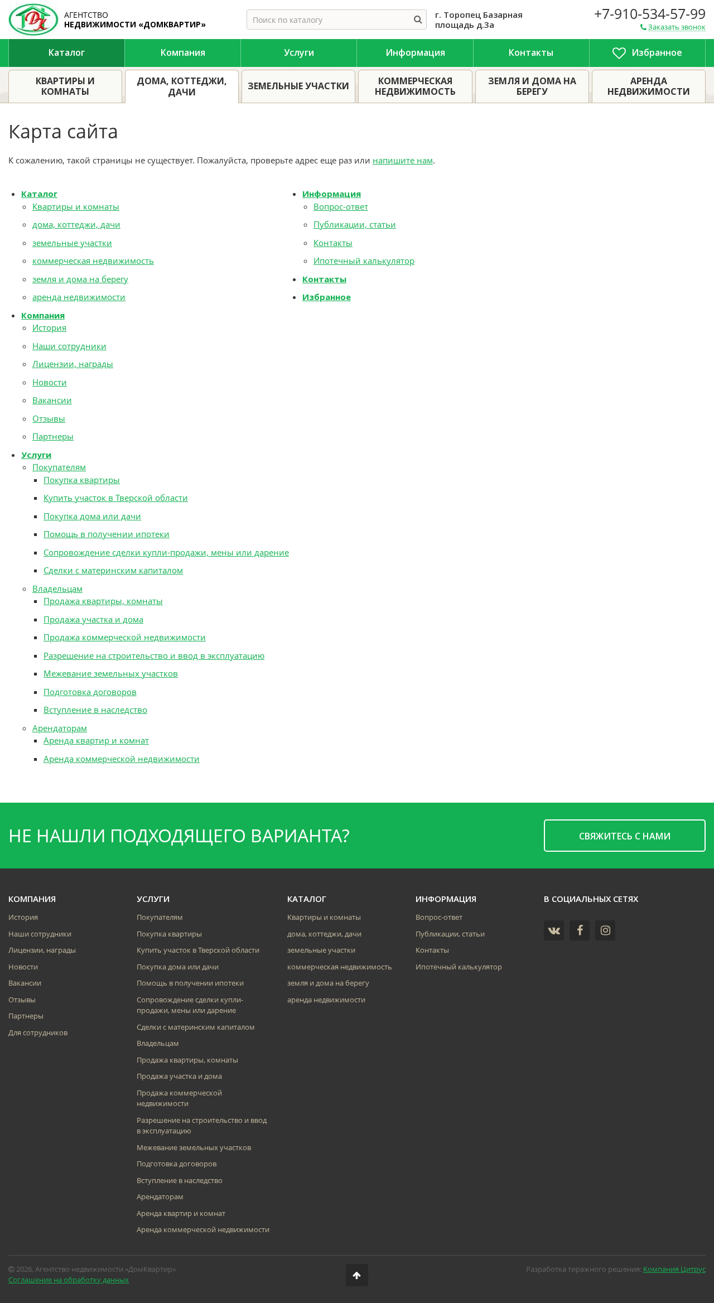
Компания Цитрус (674, 1269)
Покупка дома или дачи (92, 516)
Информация (331, 193)
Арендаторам (59, 727)
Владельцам (57, 588)
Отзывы (48, 418)
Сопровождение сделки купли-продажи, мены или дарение (166, 552)
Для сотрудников (37, 1032)
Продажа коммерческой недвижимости (125, 637)
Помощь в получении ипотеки (107, 533)
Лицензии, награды (72, 363)
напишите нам (403, 160)
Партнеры (53, 436)
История (49, 327)
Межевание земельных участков (111, 673)
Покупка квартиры (82, 479)
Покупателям (59, 466)
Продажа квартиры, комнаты (103, 600)
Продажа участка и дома (93, 619)
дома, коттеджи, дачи (76, 224)
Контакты (333, 242)
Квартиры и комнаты (75, 206)
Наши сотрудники (69, 345)
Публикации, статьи (354, 224)
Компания (43, 315)
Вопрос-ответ (340, 206)
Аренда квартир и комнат (96, 740)
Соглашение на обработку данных (68, 1280)
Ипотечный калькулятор (363, 260)
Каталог (39, 193)
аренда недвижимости (79, 296)
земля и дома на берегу (80, 278)
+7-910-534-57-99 (650, 13)
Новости (49, 382)
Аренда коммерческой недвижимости (122, 758)
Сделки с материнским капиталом (113, 570)
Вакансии (52, 400)
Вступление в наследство (95, 709)
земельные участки (72, 242)
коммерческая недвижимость (93, 260)
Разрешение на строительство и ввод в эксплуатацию (154, 655)
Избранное (326, 296)
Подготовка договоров (90, 691)
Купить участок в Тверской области (116, 497)
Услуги (36, 454)
